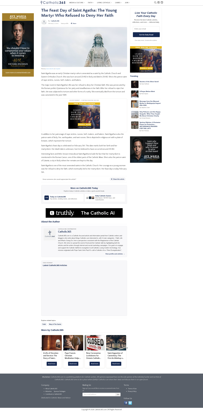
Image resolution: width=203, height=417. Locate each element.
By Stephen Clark (145, 107)
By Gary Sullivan (144, 84)
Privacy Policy (132, 391)
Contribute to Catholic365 (53, 394)
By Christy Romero (145, 118)
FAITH (90, 3)
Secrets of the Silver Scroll (149, 81)
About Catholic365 (51, 389)
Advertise (48, 391)
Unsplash (58, 68)
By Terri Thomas (144, 130)
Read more (51, 364)
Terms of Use (132, 389)
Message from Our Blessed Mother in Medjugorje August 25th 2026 (150, 103)
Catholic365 (55, 21)
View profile (64, 23)
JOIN (127, 3)
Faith (44, 324)
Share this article (118, 179)
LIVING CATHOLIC (104, 3)
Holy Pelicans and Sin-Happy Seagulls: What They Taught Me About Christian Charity (150, 114)
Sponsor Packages (59, 391)
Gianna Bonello (50, 68)
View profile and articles (115, 254)
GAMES (118, 3)
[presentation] (41, 348)
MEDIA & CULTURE (76, 3)
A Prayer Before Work (147, 91)
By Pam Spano (144, 93)
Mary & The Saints (55, 324)
